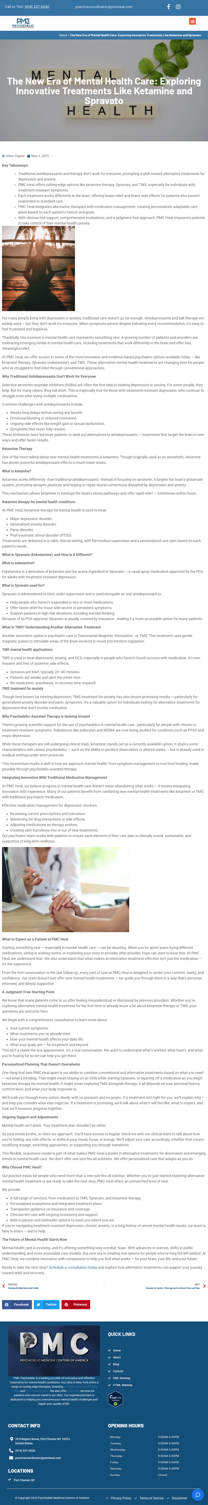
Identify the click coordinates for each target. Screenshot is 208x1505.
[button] (192, 21)
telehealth (73, 1391)
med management (37, 1391)
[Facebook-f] (168, 6)
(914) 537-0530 (37, 6)
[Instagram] (178, 6)
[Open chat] (198, 1495)
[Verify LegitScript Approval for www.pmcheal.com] (115, 1406)
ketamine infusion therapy (80, 1386)
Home (63, 35)
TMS (16, 1391)
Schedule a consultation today (73, 1267)
